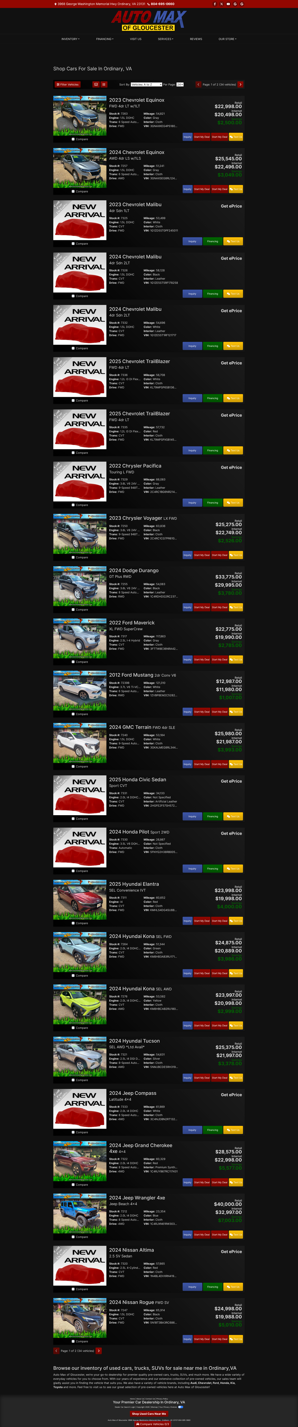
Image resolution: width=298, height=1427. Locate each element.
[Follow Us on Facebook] (214, 4)
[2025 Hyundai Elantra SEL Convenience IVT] (79, 899)
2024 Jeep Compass (132, 1096)
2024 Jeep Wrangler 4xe (137, 1200)
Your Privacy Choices (168, 1407)
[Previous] (198, 84)
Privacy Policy (162, 1399)
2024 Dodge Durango (134, 573)
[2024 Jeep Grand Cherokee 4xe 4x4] (79, 1161)
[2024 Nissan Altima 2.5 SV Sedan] (79, 1265)
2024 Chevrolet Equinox (136, 155)
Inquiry (187, 136)
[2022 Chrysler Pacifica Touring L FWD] (79, 481)
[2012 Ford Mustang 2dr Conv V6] (79, 690)
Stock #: (114, 113)
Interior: (149, 122)
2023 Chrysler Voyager (143, 518)
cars (166, 1374)
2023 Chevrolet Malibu (135, 207)
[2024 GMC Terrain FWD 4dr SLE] (79, 742)
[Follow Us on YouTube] (228, 4)
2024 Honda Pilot (139, 832)
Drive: (113, 126)
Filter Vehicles (68, 84)
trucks (174, 1374)
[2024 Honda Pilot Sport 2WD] (79, 847)
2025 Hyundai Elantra (134, 886)
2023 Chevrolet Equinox (136, 102)
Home (132, 1399)
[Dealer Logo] (149, 20)
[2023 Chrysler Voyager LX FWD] (79, 533)
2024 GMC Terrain (142, 727)
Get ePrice (231, 206)
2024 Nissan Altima (131, 1252)
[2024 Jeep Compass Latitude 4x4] (79, 1108)
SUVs (183, 1374)
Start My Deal (202, 136)
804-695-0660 (162, 4)
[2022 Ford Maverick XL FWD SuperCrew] (79, 638)
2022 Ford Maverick (132, 625)
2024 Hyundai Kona (140, 936)
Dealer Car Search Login (125, 1407)
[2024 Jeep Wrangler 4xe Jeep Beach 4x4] (79, 1213)
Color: (148, 117)
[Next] (240, 84)
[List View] (104, 84)
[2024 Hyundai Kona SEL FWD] (79, 951)
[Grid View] (96, 84)
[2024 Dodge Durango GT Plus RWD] (79, 586)
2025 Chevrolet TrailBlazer (139, 364)
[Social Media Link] (241, 4)
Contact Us (150, 1399)
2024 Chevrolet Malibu (135, 312)
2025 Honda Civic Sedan (137, 782)
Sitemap (154, 1407)
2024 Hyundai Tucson (134, 1043)
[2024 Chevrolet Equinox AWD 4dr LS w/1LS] (79, 167)
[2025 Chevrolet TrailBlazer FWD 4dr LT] (79, 377)
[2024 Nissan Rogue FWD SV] (79, 1317)
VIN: (146, 126)
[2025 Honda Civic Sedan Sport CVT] (79, 795)
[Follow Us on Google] (235, 4)
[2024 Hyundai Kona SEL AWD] (79, 1004)
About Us (140, 1399)
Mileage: (149, 113)
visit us (97, 1387)
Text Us (237, 136)
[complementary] (287, 1416)
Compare (82, 139)
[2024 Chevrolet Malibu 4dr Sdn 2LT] (79, 272)
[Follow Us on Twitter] (221, 4)
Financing (212, 241)
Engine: (114, 117)
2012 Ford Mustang (142, 675)
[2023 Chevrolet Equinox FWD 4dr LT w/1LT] (79, 115)
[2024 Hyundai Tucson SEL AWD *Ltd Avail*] (79, 1056)
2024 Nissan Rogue (139, 1302)
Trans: (113, 122)
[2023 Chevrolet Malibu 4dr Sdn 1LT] (79, 220)
